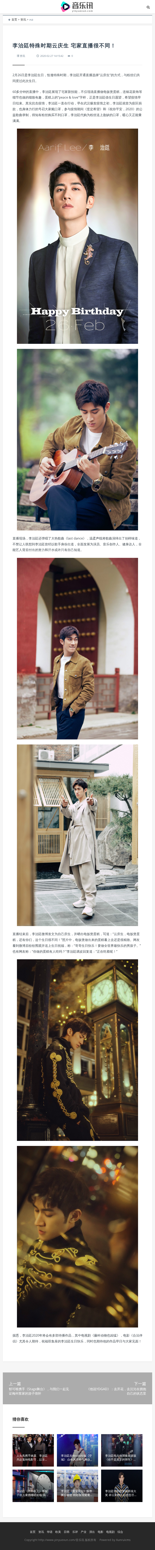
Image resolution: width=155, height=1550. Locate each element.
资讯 (23, 19)
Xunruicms (123, 1540)
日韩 (66, 1532)
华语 (49, 1532)
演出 (92, 1532)
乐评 (75, 1532)
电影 (100, 1532)
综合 (120, 1532)
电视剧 (110, 1532)
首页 (14, 19)
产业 (83, 1532)
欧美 (58, 1532)
